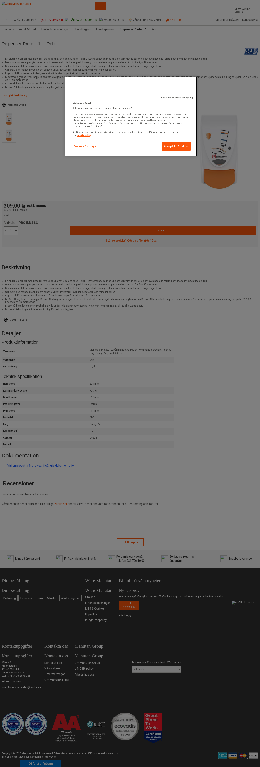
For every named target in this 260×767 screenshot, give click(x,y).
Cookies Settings (84, 146)
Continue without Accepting (177, 98)
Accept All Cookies (176, 146)
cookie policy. (84, 135)
